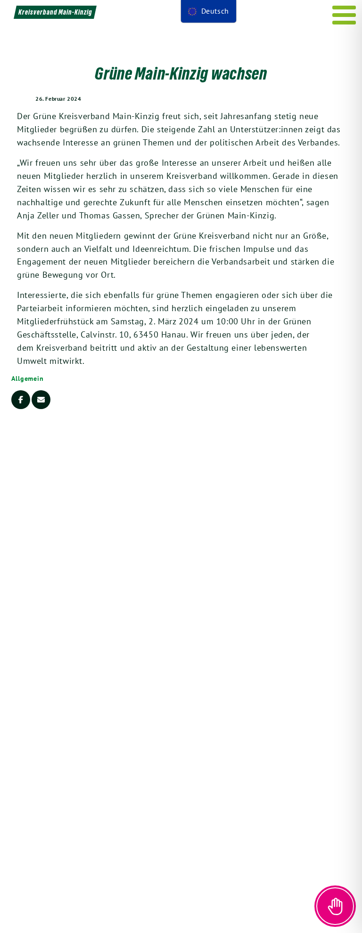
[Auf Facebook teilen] (20, 399)
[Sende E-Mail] (41, 399)
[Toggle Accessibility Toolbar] (335, 906)
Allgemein (27, 378)
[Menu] (344, 15)
